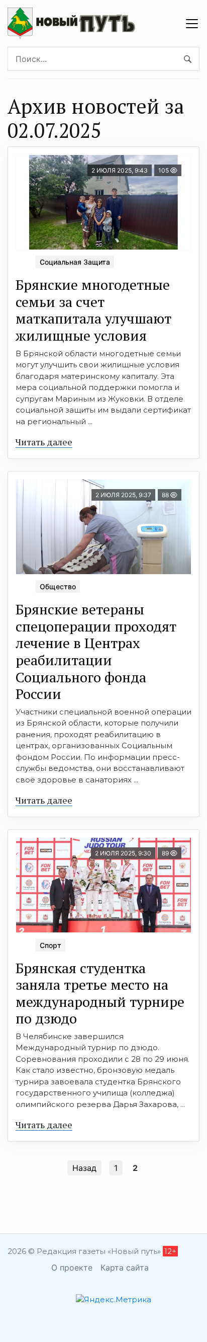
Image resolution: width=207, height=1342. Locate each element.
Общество (58, 586)
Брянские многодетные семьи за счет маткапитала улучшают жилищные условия (93, 310)
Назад (84, 1168)
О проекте (71, 1267)
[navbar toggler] (191, 23)
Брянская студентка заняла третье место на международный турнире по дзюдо (100, 993)
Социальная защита (75, 262)
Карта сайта (124, 1267)
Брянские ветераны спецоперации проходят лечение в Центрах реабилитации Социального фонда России (96, 651)
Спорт (50, 945)
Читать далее (44, 442)
